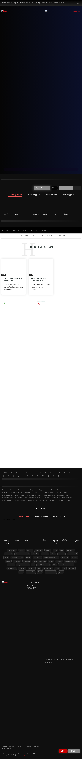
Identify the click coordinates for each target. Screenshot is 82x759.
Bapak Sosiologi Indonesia (16, 539)
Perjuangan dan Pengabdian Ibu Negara (65, 540)
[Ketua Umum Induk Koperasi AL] (75, 531)
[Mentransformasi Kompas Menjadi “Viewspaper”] (55, 531)
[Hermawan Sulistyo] (16, 205)
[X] (71, 230)
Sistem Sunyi (22, 236)
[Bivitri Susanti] (76, 205)
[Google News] (79, 230)
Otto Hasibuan (26, 213)
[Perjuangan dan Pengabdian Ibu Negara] (65, 531)
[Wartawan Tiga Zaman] (26, 531)
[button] (78, 3)
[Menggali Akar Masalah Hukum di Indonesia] (41, 267)
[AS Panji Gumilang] (6, 205)
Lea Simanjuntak (36, 213)
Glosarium (50, 236)
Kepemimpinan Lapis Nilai (46, 539)
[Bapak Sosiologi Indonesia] (16, 531)
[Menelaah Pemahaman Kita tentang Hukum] (13, 267)
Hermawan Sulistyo (16, 213)
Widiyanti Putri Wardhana (66, 213)
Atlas (41, 236)
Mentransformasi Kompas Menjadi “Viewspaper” (56, 541)
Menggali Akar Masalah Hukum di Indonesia (38, 279)
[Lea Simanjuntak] (36, 205)
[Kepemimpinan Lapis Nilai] (46, 531)
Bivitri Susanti (75, 213)
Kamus (33, 236)
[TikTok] (67, 230)
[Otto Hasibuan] (26, 205)
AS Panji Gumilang (6, 213)
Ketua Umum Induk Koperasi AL (75, 540)
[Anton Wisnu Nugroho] (56, 205)
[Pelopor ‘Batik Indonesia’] (36, 531)
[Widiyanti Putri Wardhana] (65, 205)
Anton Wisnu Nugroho (56, 213)
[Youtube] (75, 230)
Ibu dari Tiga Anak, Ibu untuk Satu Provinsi (6, 541)
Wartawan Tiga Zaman (26, 539)
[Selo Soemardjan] (46, 205)
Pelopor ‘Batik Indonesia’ (36, 539)
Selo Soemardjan (46, 213)
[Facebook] (64, 230)
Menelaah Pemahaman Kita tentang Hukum (13, 279)
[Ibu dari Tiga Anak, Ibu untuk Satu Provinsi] (6, 531)
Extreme (61, 236)
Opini (4, 274)
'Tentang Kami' (23, 756)
